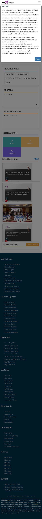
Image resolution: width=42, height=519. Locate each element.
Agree (38, 59)
